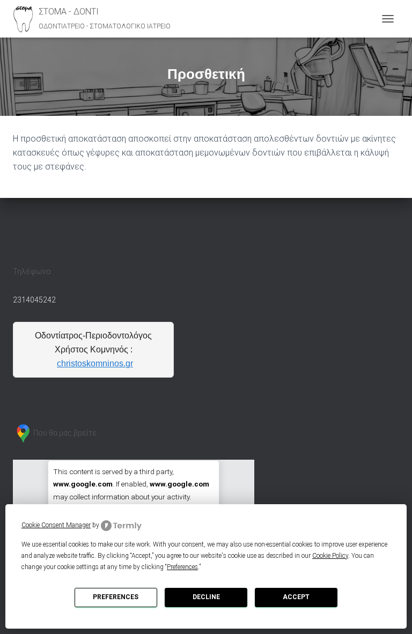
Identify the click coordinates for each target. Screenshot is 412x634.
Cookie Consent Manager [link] (56, 525)
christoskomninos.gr (95, 363)
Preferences (115, 597)
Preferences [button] (182, 567)
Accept (296, 597)
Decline (206, 597)
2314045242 (34, 300)
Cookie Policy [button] (330, 555)
